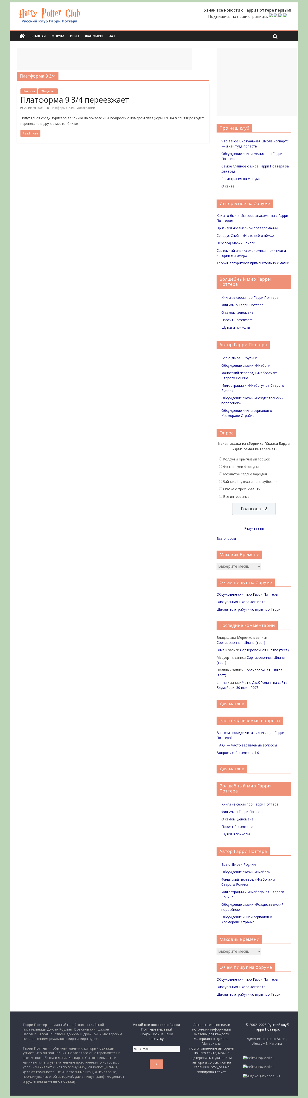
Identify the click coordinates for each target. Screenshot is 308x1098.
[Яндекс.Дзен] (285, 16)
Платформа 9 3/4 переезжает (74, 99)
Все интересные (236, 496)
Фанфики (94, 36)
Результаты (254, 528)
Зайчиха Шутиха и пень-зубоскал (250, 481)
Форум (57, 36)
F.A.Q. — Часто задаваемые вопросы (247, 745)
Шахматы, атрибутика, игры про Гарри (248, 609)
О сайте (227, 186)
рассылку (156, 1038)
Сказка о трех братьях (241, 489)
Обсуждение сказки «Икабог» (245, 365)
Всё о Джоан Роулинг (239, 358)
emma (222, 682)
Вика (221, 650)
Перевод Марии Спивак (236, 243)
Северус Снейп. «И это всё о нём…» (246, 235)
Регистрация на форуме (241, 178)
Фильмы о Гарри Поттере (242, 305)
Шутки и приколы (235, 327)
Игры (74, 36)
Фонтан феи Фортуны (241, 466)
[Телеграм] (280, 16)
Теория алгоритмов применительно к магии (253, 263)
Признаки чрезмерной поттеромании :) (249, 228)
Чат (112, 36)
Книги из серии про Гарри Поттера (249, 297)
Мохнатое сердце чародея (245, 474)
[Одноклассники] (275, 16)
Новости (29, 91)
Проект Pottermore (237, 320)
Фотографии (86, 108)
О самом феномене (237, 312)
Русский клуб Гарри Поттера (271, 1027)
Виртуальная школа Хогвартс (241, 601)
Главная (38, 36)
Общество (48, 91)
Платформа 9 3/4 (63, 108)
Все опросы (226, 538)
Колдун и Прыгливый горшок (246, 459)
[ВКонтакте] (271, 16)
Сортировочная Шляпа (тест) (241, 642)
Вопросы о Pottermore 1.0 (238, 752)
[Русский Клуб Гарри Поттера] (49, 10)
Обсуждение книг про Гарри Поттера (247, 594)
